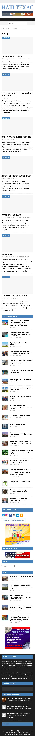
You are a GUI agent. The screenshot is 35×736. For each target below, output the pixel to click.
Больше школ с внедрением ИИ (20, 415)
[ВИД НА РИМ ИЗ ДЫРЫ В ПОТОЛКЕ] (17, 126)
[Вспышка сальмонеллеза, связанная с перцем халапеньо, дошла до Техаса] (5, 452)
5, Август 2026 (14, 464)
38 (17, 98)
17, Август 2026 (14, 382)
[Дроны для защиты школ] (5, 426)
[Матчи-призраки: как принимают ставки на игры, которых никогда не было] (5, 587)
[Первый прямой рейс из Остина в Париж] (5, 344)
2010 (9, 28)
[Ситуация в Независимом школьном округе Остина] (5, 372)
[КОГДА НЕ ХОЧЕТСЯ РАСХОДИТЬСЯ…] (17, 165)
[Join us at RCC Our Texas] (17, 13)
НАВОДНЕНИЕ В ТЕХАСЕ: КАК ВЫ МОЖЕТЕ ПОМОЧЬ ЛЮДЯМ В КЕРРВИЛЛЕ (19, 716)
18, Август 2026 (14, 365)
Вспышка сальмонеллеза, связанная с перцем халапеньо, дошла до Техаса (21, 452)
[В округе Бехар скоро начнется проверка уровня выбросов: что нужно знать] (5, 334)
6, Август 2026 (14, 436)
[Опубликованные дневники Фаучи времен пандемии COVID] (5, 500)
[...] (30, 678)
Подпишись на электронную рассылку (13, 520)
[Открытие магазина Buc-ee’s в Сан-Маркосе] (5, 398)
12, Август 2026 (14, 400)
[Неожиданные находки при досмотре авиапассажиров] (5, 491)
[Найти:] (17, 23)
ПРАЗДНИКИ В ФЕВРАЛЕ (12, 56)
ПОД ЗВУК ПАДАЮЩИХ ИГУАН (14, 296)
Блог (4, 572)
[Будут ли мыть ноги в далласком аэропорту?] (5, 381)
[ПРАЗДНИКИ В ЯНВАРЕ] (17, 204)
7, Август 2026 (14, 426)
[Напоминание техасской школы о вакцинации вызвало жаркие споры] (5, 443)
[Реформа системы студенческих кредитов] (5, 483)
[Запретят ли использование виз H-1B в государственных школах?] (5, 353)
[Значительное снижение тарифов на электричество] (5, 389)
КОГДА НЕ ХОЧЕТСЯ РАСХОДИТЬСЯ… (17, 176)
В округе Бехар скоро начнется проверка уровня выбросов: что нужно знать (20, 334)
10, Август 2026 (14, 417)
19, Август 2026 (14, 355)
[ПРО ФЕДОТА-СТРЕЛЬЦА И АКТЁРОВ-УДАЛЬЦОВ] (17, 82)
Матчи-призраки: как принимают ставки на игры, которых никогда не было (21, 586)
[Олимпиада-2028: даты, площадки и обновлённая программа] (5, 578)
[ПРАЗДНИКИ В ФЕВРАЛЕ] (17, 45)
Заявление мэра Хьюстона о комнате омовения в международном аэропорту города (21, 362)
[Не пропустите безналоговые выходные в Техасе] (5, 462)
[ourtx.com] (4, 700)
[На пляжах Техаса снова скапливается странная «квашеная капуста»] (5, 407)
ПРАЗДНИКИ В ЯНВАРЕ (11, 215)
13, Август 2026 (14, 391)
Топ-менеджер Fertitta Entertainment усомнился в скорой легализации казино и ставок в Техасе (21, 607)
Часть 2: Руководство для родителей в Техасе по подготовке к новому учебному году (21, 597)
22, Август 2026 (14, 327)
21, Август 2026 (14, 337)
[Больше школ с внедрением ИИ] (5, 417)
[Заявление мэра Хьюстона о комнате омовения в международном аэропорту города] (5, 362)
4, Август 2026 (14, 476)
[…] (22, 69)
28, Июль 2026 (14, 484)
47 (17, 139)
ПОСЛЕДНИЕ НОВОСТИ (10, 316)
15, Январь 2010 (7, 217)
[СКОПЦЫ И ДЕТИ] (17, 243)
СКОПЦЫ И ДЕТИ (9, 254)
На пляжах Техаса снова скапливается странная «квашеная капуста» (21, 407)
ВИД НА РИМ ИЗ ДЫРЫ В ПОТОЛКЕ (16, 137)
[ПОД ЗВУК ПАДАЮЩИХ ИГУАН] (17, 285)
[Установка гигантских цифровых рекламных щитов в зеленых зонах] (5, 434)
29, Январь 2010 (7, 59)
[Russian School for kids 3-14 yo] (17, 534)
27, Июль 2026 (14, 493)
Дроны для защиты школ (18, 424)
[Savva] (4, 708)
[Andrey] (4, 716)
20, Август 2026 (14, 580)
